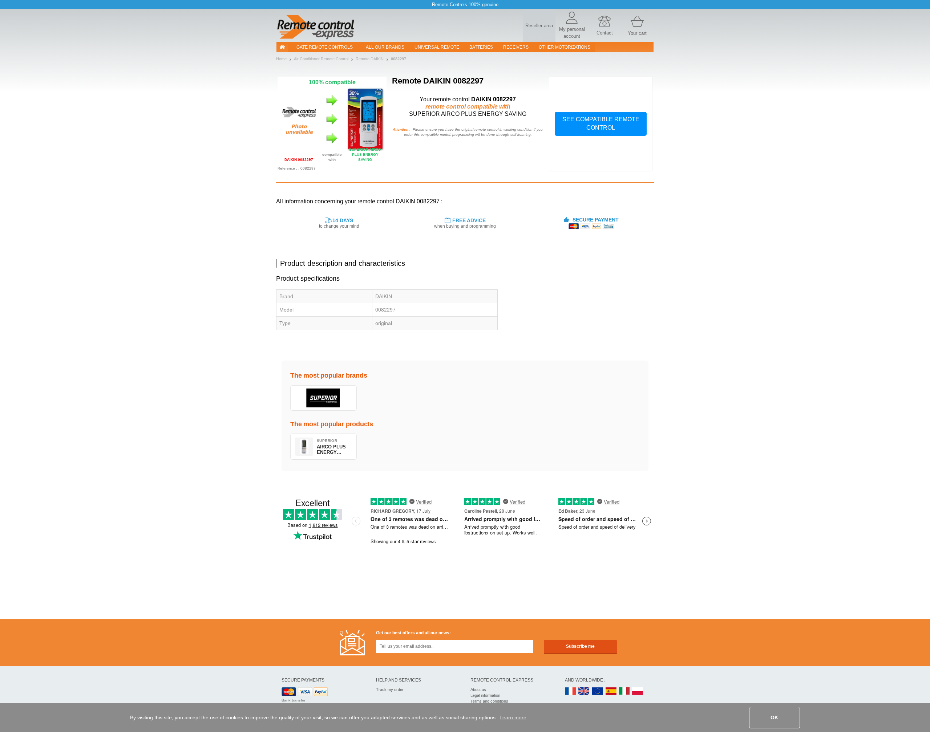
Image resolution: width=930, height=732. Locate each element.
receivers (516, 47)
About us (478, 689)
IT (624, 691)
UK (584, 691)
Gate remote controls (324, 47)
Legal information (485, 695)
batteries (481, 47)
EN (597, 691)
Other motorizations (564, 47)
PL (638, 691)
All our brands (385, 47)
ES (611, 691)
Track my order (390, 689)
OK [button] (774, 717)
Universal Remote (437, 47)
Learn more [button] (513, 717)
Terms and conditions (489, 701)
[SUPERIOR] (323, 398)
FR (571, 691)
